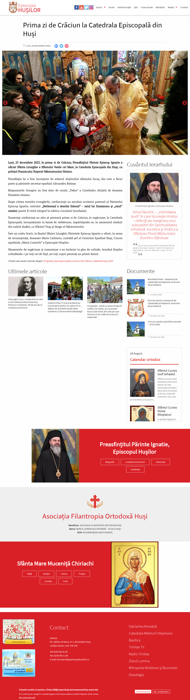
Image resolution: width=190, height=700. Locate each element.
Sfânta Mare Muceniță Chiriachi (55, 563)
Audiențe (135, 469)
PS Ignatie (48, 260)
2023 (110, 260)
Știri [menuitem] (136, 7)
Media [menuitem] (171, 7)
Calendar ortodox (145, 359)
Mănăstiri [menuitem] (160, 7)
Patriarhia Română (143, 626)
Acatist (46, 573)
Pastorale (160, 461)
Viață (29, 573)
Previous (5, 103)
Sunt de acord (143, 691)
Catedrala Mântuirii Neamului (151, 633)
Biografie (109, 461)
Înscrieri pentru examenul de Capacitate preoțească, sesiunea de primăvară (164, 303)
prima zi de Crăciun (82, 260)
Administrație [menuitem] (124, 7)
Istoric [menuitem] (99, 7)
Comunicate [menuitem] (147, 7)
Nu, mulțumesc (161, 691)
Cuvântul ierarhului (135, 461)
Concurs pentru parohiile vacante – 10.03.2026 (164, 323)
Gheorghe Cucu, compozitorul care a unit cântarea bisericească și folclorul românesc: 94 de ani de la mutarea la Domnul (25, 303)
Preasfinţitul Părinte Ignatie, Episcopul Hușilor (134, 447)
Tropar (82, 573)
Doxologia (136, 674)
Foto (65, 581)
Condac (48, 581)
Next (185, 103)
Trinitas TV (136, 647)
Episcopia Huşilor (63, 260)
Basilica (134, 640)
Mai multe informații (27, 698)
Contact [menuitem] (184, 7)
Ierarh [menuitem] (112, 7)
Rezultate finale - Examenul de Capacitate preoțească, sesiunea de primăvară (164, 282)
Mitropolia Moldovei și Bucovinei (153, 667)
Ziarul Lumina (139, 660)
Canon (64, 573)
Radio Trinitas (139, 654)
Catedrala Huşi (100, 260)
